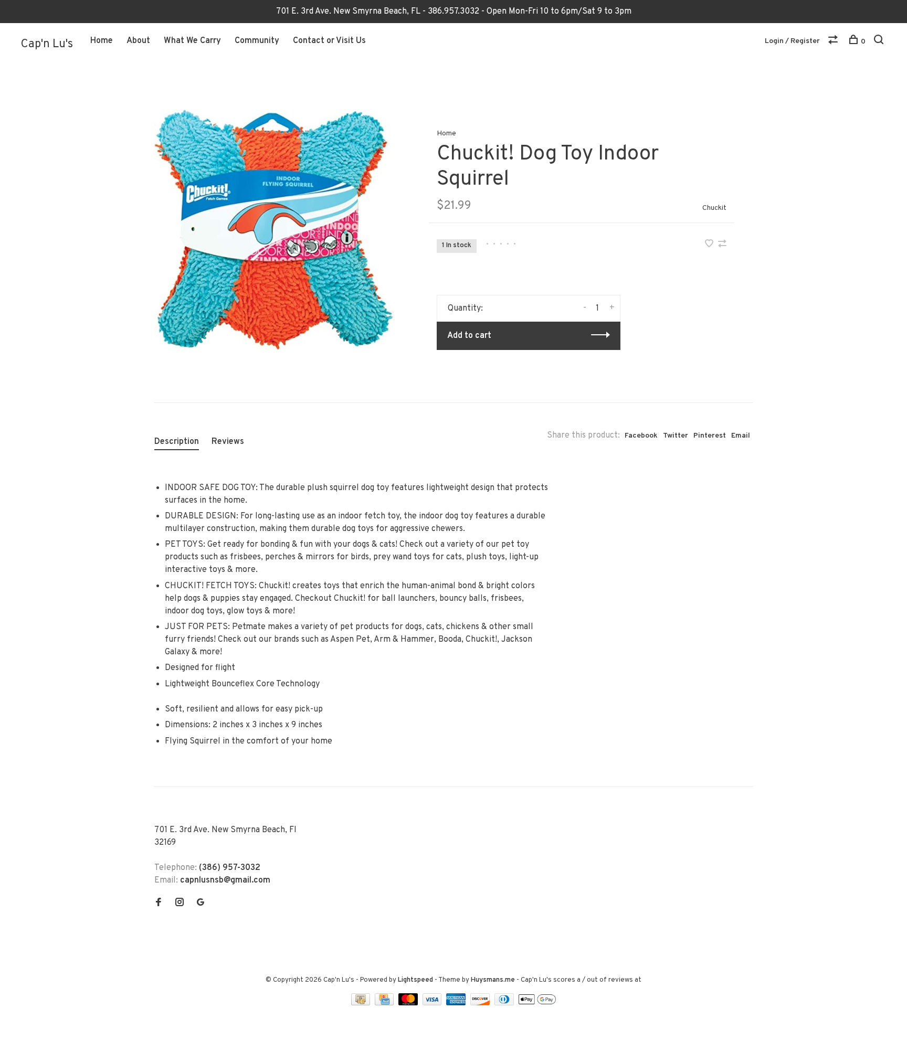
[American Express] (457, 1003)
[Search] (880, 41)
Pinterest (709, 435)
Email (740, 435)
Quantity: (465, 308)
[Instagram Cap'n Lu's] (179, 903)
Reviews (228, 442)
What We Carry (192, 41)
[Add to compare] (722, 245)
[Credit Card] (385, 1003)
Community (257, 41)
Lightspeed (415, 980)
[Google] (200, 903)
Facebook (641, 435)
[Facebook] (158, 903)
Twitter (675, 435)
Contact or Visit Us (329, 41)
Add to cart (469, 336)
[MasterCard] (409, 1003)
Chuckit (714, 208)
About (138, 41)
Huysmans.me (493, 980)
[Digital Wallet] (537, 1003)
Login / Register (792, 41)
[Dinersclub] (505, 1003)
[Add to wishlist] (710, 245)
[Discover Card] (481, 1003)
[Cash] (361, 1003)
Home (101, 41)
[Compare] (834, 41)
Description (176, 442)
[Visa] (433, 1003)
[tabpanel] (274, 230)
